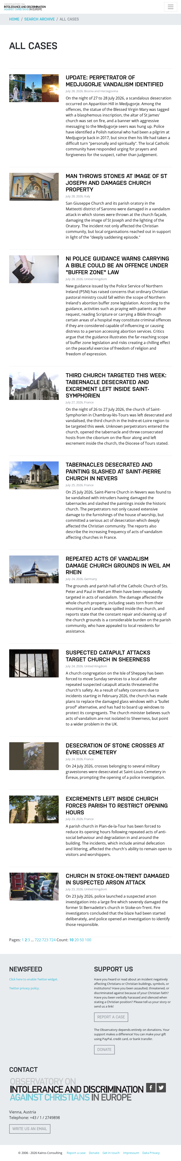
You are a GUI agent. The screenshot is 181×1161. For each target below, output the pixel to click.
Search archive (39, 19)
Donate (104, 1049)
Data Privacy (151, 1153)
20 (76, 939)
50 (82, 939)
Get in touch (111, 1153)
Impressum (131, 1153)
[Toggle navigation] (170, 7)
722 (38, 939)
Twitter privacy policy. (24, 988)
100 (88, 939)
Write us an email (29, 1129)
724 (52, 939)
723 (45, 939)
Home (14, 19)
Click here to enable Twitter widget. (33, 979)
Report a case (111, 1017)
